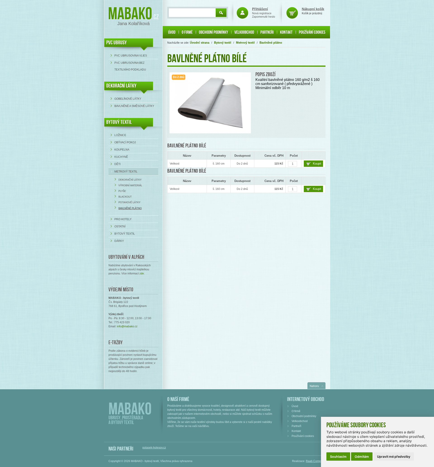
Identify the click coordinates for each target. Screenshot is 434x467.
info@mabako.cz (127, 326)
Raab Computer (316, 461)
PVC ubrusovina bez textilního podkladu (130, 66)
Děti (117, 164)
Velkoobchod (244, 32)
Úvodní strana (199, 42)
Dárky (119, 241)
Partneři (267, 32)
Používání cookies (312, 32)
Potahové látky (129, 202)
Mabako (130, 14)
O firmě (187, 32)
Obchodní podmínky (213, 32)
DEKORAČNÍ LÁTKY (121, 86)
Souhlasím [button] (338, 456)
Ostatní (119, 226)
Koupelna (121, 149)
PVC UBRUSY (116, 42)
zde (141, 273)
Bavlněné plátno (130, 208)
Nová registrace (261, 13)
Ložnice (120, 135)
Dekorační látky (130, 179)
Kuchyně (121, 156)
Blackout (125, 196)
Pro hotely (123, 219)
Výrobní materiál (130, 185)
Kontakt (286, 32)
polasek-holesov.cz (154, 447)
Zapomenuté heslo (263, 16)
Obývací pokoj (125, 142)
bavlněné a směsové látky (134, 106)
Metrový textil (125, 171)
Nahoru (314, 386)
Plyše (122, 191)
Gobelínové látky (127, 98)
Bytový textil (119, 122)
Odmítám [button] (362, 456)
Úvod (171, 32)
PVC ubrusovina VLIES (130, 55)
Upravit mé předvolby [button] (393, 456)
